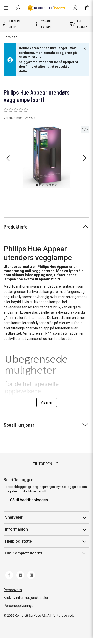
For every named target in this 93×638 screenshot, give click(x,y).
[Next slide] (84, 158)
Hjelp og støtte (18, 541)
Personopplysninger (19, 606)
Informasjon (16, 529)
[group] (46, 157)
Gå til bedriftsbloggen (29, 500)
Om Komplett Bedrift (23, 553)
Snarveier (14, 517)
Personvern (13, 590)
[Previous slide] (7, 158)
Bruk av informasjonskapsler (26, 598)
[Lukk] (84, 48)
